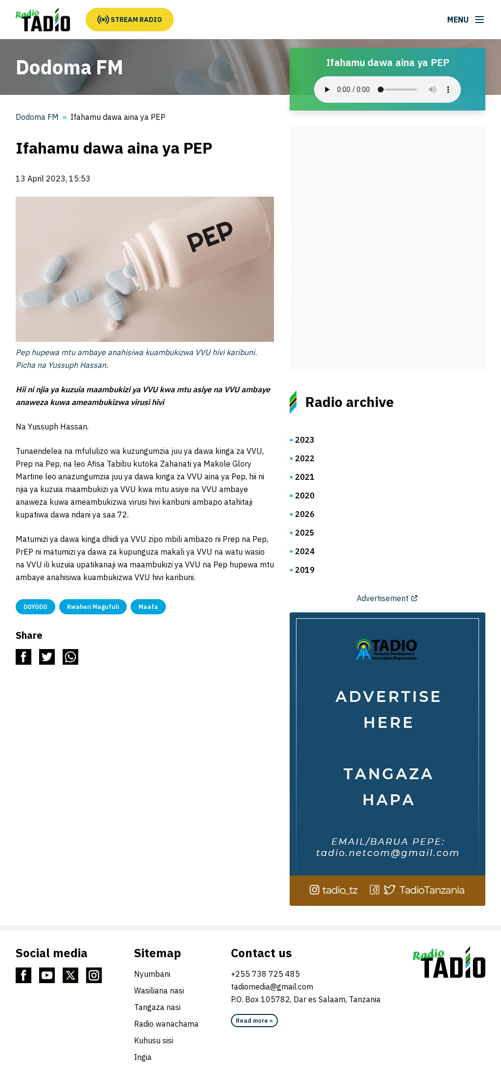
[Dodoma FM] (43, 19)
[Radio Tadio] (449, 962)
